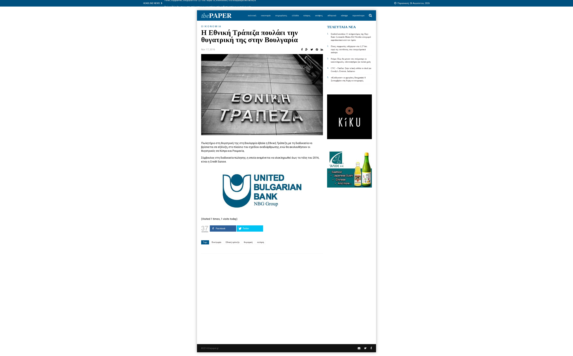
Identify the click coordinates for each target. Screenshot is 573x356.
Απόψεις (319, 15)
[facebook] (371, 348)
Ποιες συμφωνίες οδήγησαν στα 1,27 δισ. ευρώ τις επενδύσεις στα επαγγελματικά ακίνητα (349, 49)
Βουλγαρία (216, 242)
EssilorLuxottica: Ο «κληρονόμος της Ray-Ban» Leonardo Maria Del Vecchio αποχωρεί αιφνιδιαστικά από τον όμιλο (351, 37)
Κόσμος (307, 15)
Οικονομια (211, 26)
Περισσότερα (358, 15)
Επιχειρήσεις (281, 15)
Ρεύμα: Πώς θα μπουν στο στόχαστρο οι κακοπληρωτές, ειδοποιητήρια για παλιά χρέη (207, 3)
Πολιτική (252, 15)
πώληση (260, 242)
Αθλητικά (332, 15)
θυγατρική (248, 242)
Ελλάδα (295, 15)
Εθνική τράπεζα (232, 242)
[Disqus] (262, 297)
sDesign (344, 15)
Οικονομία (266, 15)
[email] (359, 348)
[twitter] (365, 348)
